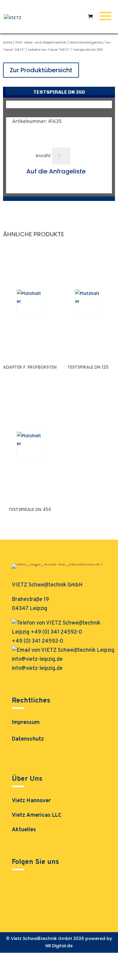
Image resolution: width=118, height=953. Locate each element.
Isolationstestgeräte (85, 42)
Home (7, 42)
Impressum (26, 723)
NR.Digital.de (59, 946)
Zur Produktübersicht (41, 70)
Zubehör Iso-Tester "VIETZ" (48, 49)
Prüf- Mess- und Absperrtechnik (40, 42)
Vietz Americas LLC (36, 815)
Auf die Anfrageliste (56, 171)
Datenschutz (28, 740)
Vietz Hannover (31, 800)
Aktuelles (24, 829)
